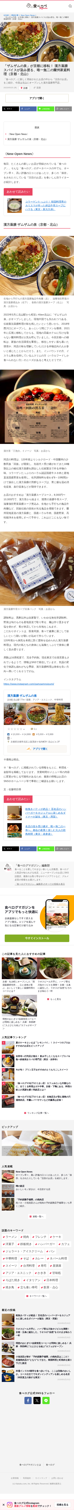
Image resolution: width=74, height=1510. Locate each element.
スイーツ (11, 1265)
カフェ (65, 1244)
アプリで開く (27, 748)
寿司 (44, 1265)
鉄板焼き (26, 1244)
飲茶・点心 (51, 1287)
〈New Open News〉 (18, 134)
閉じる (3, 1505)
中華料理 (11, 1258)
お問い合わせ (57, 1478)
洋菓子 (10, 1244)
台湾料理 (29, 1265)
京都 (25, 88)
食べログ (50, 1464)
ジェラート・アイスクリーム (24, 1251)
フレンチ (41, 1236)
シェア (27, 109)
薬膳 (38, 87)
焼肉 (26, 1236)
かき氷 (42, 1272)
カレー (39, 1258)
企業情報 (15, 1478)
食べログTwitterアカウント (37, 1400)
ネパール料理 (58, 1258)
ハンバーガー (46, 1244)
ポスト (9, 109)
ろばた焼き (13, 1280)
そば (26, 1258)
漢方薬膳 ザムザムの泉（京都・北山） (27, 139)
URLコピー (64, 109)
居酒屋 (57, 1265)
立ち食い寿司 (29, 1287)
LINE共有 (45, 109)
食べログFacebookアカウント (28, 1400)
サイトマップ (41, 1478)
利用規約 (27, 1478)
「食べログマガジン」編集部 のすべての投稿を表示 (40, 884)
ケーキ (57, 1236)
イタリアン (33, 1280)
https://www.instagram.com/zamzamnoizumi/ (29, 683)
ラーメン (11, 1236)
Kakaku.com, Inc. (23, 1484)
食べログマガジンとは (30, 1464)
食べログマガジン (37, 6)
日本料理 (52, 1280)
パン (52, 1251)
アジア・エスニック (18, 1272)
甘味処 (56, 1272)
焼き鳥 (10, 1287)
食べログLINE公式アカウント (46, 1400)
